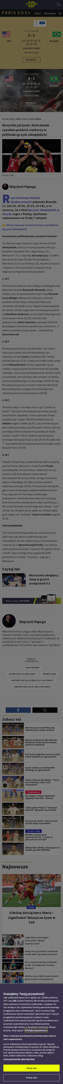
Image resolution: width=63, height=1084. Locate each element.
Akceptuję (31, 1068)
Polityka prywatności (36, 1030)
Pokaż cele (31, 1077)
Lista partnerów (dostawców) (19, 1059)
